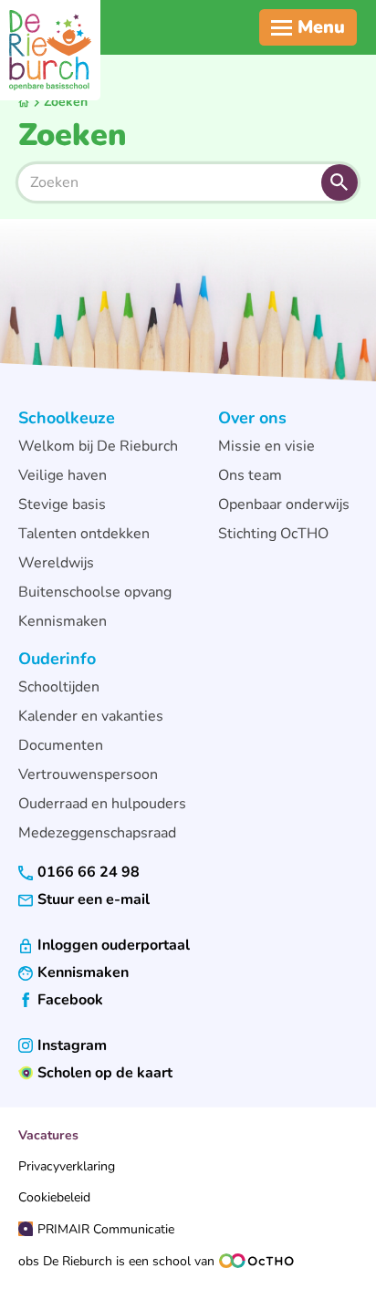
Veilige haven (62, 475)
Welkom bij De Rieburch (98, 446)
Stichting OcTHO (273, 534)
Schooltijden (58, 687)
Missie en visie (266, 446)
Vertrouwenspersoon (88, 774)
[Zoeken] (339, 182)
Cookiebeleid (54, 1197)
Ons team (250, 475)
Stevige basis (62, 504)
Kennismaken (62, 621)
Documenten (60, 745)
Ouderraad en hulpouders (102, 804)
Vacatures (48, 1135)
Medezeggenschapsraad (97, 833)
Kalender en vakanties (90, 716)
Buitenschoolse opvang (95, 592)
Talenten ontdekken (84, 534)
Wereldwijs (56, 563)
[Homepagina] (50, 50)
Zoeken (66, 101)
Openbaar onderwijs (284, 504)
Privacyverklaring (66, 1166)
